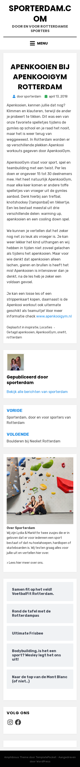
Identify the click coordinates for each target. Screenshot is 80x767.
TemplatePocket (46, 757)
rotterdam (14, 337)
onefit (61, 332)
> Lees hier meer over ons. (25, 563)
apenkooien (26, 332)
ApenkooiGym (46, 332)
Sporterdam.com (40, 13)
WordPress (43, 761)
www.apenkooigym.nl (54, 316)
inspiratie (31, 327)
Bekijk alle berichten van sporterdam (37, 392)
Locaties (46, 327)
